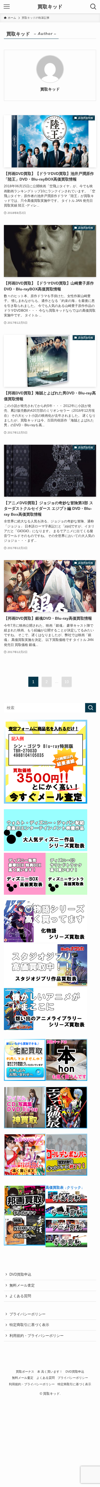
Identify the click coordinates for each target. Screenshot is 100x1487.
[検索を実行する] (90, 707)
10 (66, 681)
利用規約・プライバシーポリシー (36, 1336)
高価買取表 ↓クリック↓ (64, 1187)
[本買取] (66, 1080)
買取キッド (50, 6)
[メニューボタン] (6, 6)
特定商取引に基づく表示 (29, 1325)
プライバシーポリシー (27, 1314)
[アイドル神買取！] (25, 1127)
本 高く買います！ (49, 1371)
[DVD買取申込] (45, 802)
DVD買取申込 (20, 1274)
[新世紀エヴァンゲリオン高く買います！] (66, 1127)
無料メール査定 (22, 1285)
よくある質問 (20, 1296)
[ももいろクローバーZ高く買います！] (25, 1174)
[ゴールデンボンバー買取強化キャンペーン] (66, 1174)
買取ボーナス (25, 1371)
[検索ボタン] (93, 6)
